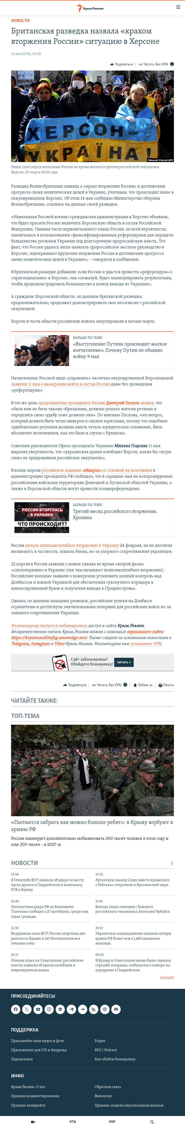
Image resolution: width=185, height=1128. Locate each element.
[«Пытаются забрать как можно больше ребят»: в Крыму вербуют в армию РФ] (92, 770)
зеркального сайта (145, 632)
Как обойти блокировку (115, 1059)
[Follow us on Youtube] (38, 1009)
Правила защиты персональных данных (129, 1106)
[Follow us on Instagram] (49, 1009)
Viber (60, 644)
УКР (112, 1122)
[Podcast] (104, 1009)
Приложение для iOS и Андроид (39, 1050)
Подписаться (22, 1059)
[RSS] (93, 1009)
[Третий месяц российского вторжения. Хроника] (41, 517)
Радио (100, 1041)
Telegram (20, 644)
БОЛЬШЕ (167, 978)
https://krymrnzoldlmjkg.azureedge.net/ (48, 638)
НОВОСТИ (24, 863)
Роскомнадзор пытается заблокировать (49, 626)
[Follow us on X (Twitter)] (26, 1009)
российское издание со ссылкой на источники (97, 471)
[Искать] (152, 1122)
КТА (73, 1122)
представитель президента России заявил (95, 403)
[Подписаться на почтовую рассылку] (115, 1009)
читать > (124, 662)
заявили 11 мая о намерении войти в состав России (60, 384)
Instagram (40, 644)
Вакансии (103, 1096)
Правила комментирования (35, 1096)
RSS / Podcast (106, 1050)
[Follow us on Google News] (60, 1009)
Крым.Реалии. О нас (28, 1087)
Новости (20, 21)
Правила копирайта (28, 1106)
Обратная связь (108, 1087)
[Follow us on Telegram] (71, 1009)
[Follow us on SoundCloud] (82, 1009)
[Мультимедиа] (33, 1122)
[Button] (121, 64)
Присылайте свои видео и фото (37, 1041)
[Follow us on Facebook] (15, 1009)
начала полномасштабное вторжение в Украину (72, 546)
